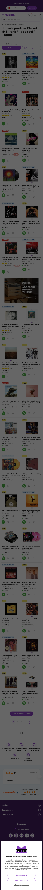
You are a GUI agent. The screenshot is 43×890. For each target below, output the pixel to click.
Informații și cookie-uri (21, 885)
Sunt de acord (21, 875)
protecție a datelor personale (26, 869)
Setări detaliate (21, 880)
